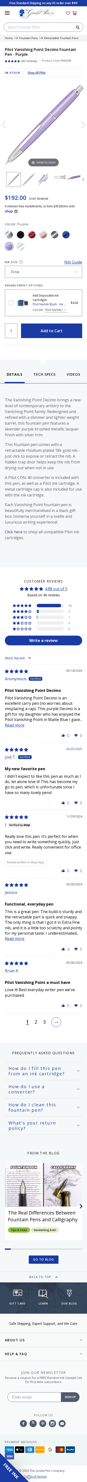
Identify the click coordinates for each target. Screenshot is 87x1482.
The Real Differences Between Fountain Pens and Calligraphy (43, 1216)
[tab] (15, 377)
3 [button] (44, 1022)
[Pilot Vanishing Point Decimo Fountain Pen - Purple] (13, 179)
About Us (15, 1340)
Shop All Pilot (37, 73)
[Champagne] (43, 234)
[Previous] (4, 124)
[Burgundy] (32, 234)
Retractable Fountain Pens (61, 38)
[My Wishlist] (68, 13)
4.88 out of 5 (56, 588)
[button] (22, 605)
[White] (20, 246)
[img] (16, 671)
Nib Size (11, 262)
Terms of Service (35, 1476)
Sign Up (70, 1397)
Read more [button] (14, 725)
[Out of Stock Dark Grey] (54, 234)
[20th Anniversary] (9, 234)
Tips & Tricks (19, 1230)
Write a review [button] (43, 640)
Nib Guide (73, 262)
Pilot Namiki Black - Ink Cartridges (11, 302)
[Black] (20, 234)
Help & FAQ (16, 1354)
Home (9, 38)
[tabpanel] (43, 474)
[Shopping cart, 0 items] (77, 12)
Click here (13, 531)
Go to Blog (43, 1259)
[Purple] (9, 246)
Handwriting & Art (45, 1230)
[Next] (83, 124)
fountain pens (28, 38)
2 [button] (36, 1022)
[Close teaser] (29, 1477)
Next (83, 179)
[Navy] (66, 234)
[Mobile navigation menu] (7, 12)
